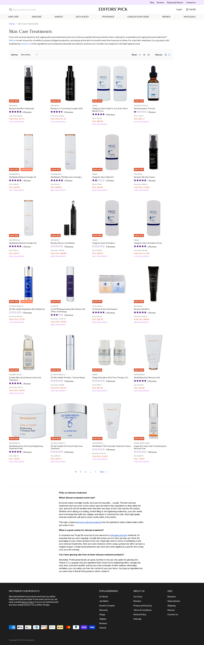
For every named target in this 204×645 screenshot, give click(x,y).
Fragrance (108, 17)
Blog (152, 2)
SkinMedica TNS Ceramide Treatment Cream (111, 446)
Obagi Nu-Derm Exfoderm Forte (148, 243)
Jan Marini (103, 601)
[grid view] (165, 54)
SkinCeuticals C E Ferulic (144, 108)
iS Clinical (103, 596)
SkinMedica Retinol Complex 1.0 (22, 177)
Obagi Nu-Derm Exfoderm (103, 243)
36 (144, 55)
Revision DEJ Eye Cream (144, 177)
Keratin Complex (107, 605)
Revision (103, 623)
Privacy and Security (143, 605)
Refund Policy (140, 614)
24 (140, 55)
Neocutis (103, 610)
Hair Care (13, 17)
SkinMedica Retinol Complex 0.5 (22, 243)
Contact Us (191, 2)
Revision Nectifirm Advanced (21, 108)
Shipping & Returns (175, 2)
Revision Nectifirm (142, 309)
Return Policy (28, 602)
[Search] (10, 9)
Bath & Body (82, 17)
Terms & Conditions (143, 610)
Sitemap (137, 619)
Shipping (172, 605)
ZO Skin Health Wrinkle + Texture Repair (68, 377)
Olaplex (102, 619)
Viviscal (102, 628)
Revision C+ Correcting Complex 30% (67, 108)
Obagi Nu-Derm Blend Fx (103, 177)
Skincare (36, 17)
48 (148, 55)
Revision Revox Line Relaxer (63, 243)
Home (12, 24)
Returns (171, 610)
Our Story (138, 596)
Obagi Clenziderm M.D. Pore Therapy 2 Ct (110, 377)
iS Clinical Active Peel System (104, 309)
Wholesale (190, 17)
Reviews (160, 2)
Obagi (102, 614)
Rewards (172, 596)
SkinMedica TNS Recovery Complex (66, 177)
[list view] (169, 54)
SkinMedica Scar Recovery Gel (147, 377)
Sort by (14, 55)
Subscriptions (174, 601)
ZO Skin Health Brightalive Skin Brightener (27, 309)
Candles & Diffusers (138, 17)
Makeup (59, 17)
